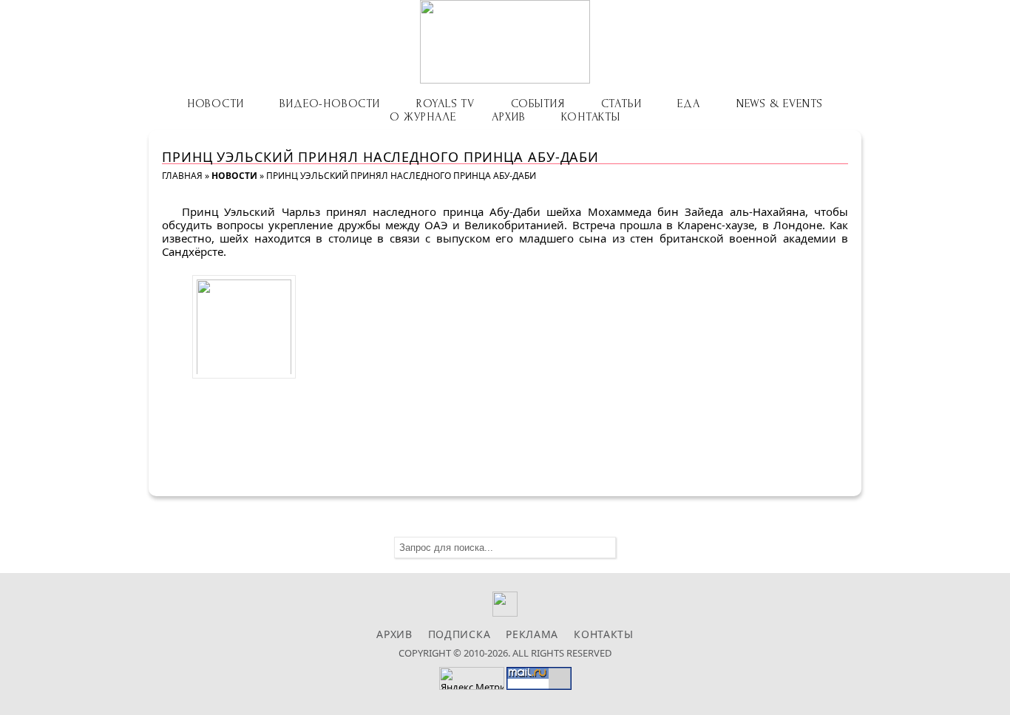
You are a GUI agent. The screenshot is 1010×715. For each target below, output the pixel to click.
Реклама (532, 634)
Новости (215, 103)
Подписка (459, 634)
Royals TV (445, 103)
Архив (508, 116)
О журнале (422, 116)
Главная (182, 175)
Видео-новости (329, 103)
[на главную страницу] (505, 42)
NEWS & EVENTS (779, 103)
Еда (688, 103)
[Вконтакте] (505, 613)
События (538, 103)
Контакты (590, 116)
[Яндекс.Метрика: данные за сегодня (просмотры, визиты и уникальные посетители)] (471, 678)
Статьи (621, 103)
